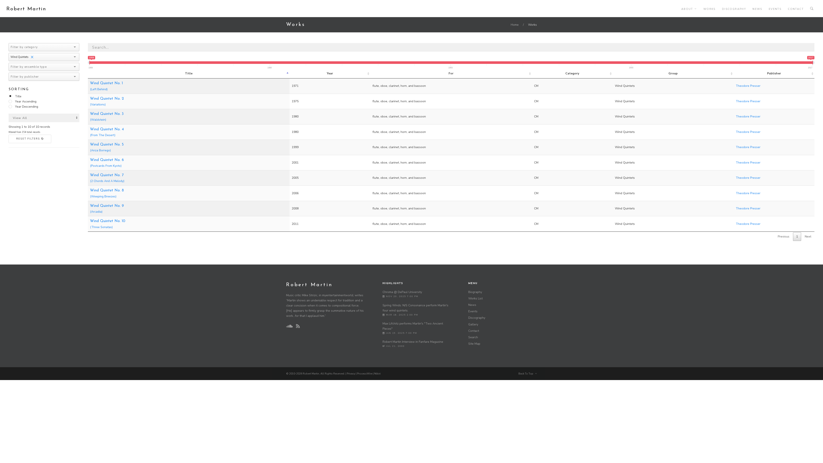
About (687, 9)
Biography (475, 292)
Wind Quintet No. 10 (107, 224)
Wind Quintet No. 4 (107, 132)
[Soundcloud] (289, 326)
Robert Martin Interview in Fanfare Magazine (413, 342)
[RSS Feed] (298, 326)
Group (673, 73)
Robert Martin (26, 9)
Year (330, 73)
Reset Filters (28, 138)
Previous (783, 237)
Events (775, 9)
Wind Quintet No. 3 (107, 117)
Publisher (774, 73)
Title (18, 96)
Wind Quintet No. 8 (107, 193)
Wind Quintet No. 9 (107, 209)
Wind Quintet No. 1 (106, 86)
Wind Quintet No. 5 (107, 147)
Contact (796, 9)
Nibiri (377, 373)
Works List (475, 298)
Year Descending (26, 107)
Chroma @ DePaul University (402, 292)
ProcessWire (364, 373)
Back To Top (526, 373)
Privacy (351, 373)
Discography (734, 9)
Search (473, 337)
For (451, 73)
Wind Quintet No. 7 (107, 178)
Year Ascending (25, 101)
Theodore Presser (748, 86)
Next (808, 237)
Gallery (473, 324)
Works (709, 9)
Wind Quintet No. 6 (107, 163)
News (757, 9)
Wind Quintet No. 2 (107, 102)
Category (572, 73)
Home (515, 25)
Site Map (474, 344)
